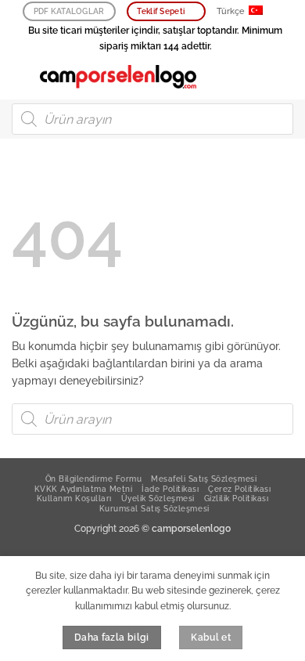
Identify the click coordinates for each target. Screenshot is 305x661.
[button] (20, 76)
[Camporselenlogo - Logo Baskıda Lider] (118, 76)
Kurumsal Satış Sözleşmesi (154, 508)
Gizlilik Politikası (236, 498)
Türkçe (231, 11)
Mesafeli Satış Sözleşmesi (204, 478)
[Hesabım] (259, 77)
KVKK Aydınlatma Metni (83, 488)
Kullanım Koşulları (74, 498)
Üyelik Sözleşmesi (158, 498)
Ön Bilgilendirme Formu (93, 478)
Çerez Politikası (239, 488)
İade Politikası (170, 488)
